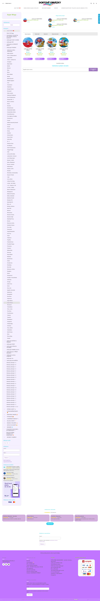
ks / (6, 443)
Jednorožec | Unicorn (11, 156)
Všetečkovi (9, 329)
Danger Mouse (10, 89)
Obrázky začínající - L (11, 385)
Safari (8, 260)
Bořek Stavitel (10, 78)
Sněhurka (9, 279)
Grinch (8, 126)
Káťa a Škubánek (11, 162)
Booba (8, 76)
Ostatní (8, 338)
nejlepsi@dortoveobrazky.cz (8, 560)
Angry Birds (9, 57)
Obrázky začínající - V (11, 404)
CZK (3, 3)
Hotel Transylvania (11, 147)
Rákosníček (9, 250)
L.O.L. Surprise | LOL (11, 185)
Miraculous (9, 212)
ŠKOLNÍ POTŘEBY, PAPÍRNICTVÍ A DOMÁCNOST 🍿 (10, 434)
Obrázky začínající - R (11, 396)
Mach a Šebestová (11, 189)
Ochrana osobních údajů (32, 571)
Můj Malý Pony (10, 218)
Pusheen (9, 248)
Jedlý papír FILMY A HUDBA (13, 40)
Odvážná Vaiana (10, 225)
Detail (27, 58)
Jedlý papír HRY (10, 42)
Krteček (9, 170)
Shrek (8, 273)
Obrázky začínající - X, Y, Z (12, 406)
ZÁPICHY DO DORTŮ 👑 (12, 425)
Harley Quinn (10, 135)
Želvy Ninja (9, 336)
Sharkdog (9, 265)
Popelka (9, 239)
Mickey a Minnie (10, 206)
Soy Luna (9, 288)
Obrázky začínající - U (11, 402)
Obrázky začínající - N (11, 389)
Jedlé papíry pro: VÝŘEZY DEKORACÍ (12, 352)
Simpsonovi (9, 275)
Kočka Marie (10, 166)
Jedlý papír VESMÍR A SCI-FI (13, 349)
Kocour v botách (10, 164)
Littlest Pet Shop (11, 181)
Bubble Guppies (10, 80)
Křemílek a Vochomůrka (12, 172)
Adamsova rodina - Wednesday (11, 50)
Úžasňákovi (9, 319)
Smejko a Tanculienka (12, 277)
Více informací (71, 599)
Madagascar (10, 191)
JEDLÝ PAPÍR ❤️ (10, 30)
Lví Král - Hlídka (10, 187)
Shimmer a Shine (11, 269)
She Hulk (9, 267)
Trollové (9, 315)
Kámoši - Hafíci (10, 160)
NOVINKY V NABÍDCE (11, 437)
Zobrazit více (50, 523)
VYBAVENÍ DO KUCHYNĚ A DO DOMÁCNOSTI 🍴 (12, 430)
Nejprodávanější (55, 34)
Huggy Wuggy (10, 149)
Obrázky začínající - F (11, 373)
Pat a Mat (9, 227)
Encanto (9, 105)
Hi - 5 (8, 141)
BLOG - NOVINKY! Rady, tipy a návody (35, 566)
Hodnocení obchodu (50, 509)
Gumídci (9, 133)
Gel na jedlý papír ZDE (56, 567)
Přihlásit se (6, 457)
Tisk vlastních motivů (55, 564)
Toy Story (9, 311)
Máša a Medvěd (10, 195)
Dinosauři (9, 91)
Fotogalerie (53, 575)
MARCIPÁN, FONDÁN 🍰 (12, 414)
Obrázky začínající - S (11, 398)
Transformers (10, 313)
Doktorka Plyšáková (11, 95)
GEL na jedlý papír (30, 563)
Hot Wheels (9, 145)
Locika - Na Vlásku (11, 183)
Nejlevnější (37, 34)
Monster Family (10, 214)
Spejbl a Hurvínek (11, 290)
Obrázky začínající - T (11, 400)
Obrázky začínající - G (11, 375)
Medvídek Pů (10, 202)
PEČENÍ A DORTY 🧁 (11, 409)
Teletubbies (9, 306)
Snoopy (8, 281)
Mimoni (9, 210)
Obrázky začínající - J (11, 381)
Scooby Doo (9, 262)
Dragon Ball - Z (10, 99)
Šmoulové (9, 304)
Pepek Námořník (11, 231)
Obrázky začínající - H (11, 377)
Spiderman (9, 292)
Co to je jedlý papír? (55, 572)
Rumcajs (9, 252)
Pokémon (9, 237)
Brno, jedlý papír (54, 568)
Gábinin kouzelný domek (12, 122)
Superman (9, 298)
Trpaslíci (9, 317)
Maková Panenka (11, 193)
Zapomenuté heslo (8, 461)
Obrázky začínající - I (11, 379)
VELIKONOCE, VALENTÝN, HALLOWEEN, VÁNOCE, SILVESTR (12, 36)
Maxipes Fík (9, 200)
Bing (8, 70)
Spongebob (9, 294)
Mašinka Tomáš (10, 198)
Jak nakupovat (30, 568)
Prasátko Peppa (10, 244)
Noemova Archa (10, 223)
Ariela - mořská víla (11, 59)
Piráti (8, 235)
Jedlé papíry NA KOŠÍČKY (12, 360)
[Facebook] (3, 564)
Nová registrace (7, 460)
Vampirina (9, 321)
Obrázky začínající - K (11, 383)
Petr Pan (9, 233)
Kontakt (28, 560)
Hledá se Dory (10, 143)
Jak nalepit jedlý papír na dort (57, 570)
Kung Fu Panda (10, 174)
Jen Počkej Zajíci (11, 158)
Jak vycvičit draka (11, 154)
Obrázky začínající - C (11, 366)
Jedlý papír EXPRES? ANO (56, 562)
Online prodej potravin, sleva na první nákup (50, 553)
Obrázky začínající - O (11, 391)
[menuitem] (16, 8)
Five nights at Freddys (12, 116)
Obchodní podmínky (31, 569)
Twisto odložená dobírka (32, 565)
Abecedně (65, 34)
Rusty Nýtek (9, 254)
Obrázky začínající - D (11, 368)
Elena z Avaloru (10, 101)
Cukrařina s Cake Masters (56, 573)
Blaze (8, 72)
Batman (9, 68)
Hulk (8, 151)
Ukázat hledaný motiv (93, 69)
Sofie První (9, 283)
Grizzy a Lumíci (10, 128)
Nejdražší (46, 34)
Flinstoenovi (10, 118)
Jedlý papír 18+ (10, 358)
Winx (8, 334)
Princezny (9, 246)
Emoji (8, 103)
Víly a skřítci (10, 327)
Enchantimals (10, 107)
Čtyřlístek (9, 86)
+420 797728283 (6, 562)
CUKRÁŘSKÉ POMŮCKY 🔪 (13, 418)
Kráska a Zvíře (10, 168)
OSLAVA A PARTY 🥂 (11, 420)
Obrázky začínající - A (11, 362)
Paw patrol (9, 229)
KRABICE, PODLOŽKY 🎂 (12, 423)
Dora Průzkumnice (11, 97)
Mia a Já (9, 204)
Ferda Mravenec (10, 114)
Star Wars (9, 296)
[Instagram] (6, 564)
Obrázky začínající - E (11, 371)
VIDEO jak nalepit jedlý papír (57, 565)
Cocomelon (9, 84)
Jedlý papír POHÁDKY (11, 47)
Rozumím (76, 599)
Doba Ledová (10, 93)
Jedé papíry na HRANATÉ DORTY (12, 45)
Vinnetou (9, 325)
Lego (8, 177)
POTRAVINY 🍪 (10, 416)
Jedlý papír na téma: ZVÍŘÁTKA (11, 356)
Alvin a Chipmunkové (12, 55)
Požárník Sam (10, 241)
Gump (8, 130)
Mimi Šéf (9, 208)
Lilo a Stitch (9, 179)
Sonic (8, 285)
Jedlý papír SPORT (11, 344)
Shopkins (9, 271)
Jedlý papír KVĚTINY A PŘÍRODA (12, 341)
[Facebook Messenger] (9, 564)
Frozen (8, 120)
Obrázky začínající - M (11, 387)
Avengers (9, 61)
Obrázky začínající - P (11, 394)
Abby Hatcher (10, 53)
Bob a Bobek (10, 74)
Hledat (11, 24)
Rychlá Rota (9, 258)
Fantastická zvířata (11, 112)
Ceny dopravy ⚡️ (30, 562)
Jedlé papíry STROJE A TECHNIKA (12, 347)
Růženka (9, 256)
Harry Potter (10, 137)
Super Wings (10, 302)
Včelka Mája (10, 323)
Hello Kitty (9, 139)
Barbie (8, 66)
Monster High (10, 216)
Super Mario (10, 300)
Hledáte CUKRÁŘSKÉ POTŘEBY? (34, 572)
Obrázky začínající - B (11, 364)
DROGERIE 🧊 (10, 427)
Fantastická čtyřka (11, 110)
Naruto (8, 221)
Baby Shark (9, 63)
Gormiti (8, 124)
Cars (8, 82)
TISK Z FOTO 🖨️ (10, 33)
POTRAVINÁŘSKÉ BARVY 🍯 (12, 412)
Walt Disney (9, 332)
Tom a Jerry (9, 309)
